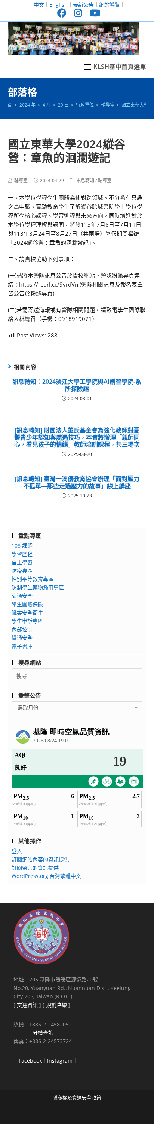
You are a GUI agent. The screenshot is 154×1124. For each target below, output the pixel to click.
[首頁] (10, 105)
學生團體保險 (27, 604)
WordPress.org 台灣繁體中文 (46, 875)
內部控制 (22, 629)
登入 (17, 850)
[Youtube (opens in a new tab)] (93, 13)
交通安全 (22, 595)
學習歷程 (22, 553)
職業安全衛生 (27, 612)
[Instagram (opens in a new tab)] (78, 13)
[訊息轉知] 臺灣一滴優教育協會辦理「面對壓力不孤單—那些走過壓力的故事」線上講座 (77, 482)
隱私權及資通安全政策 (77, 1097)
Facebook (30, 1060)
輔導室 (21, 180)
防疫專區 (22, 570)
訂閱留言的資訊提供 (35, 867)
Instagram (60, 1060)
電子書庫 (22, 646)
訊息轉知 (85, 180)
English (58, 4)
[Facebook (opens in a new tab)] (61, 13)
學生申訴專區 (27, 620)
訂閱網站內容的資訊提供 (40, 859)
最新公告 (83, 4)
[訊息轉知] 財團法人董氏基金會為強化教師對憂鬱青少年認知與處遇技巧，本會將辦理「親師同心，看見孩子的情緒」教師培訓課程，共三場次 (77, 437)
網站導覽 (109, 4)
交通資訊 (27, 1004)
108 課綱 (22, 545)
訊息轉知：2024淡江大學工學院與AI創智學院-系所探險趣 (76, 385)
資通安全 (22, 637)
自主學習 (22, 562)
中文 (39, 4)
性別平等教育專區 (32, 578)
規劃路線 (56, 1004)
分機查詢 (43, 1032)
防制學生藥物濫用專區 (38, 587)
